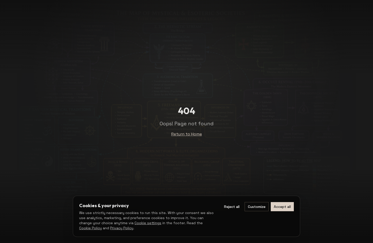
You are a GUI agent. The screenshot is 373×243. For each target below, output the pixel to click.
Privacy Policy (121, 228)
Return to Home (186, 134)
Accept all (282, 206)
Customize (256, 206)
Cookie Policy (90, 228)
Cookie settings (147, 223)
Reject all (232, 206)
